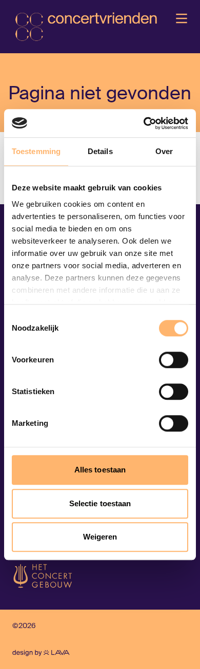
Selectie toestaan (100, 503)
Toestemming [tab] (36, 151)
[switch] (173, 360)
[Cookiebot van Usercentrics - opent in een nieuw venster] (143, 123)
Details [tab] (100, 151)
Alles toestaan (100, 469)
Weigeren (100, 536)
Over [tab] (164, 151)
